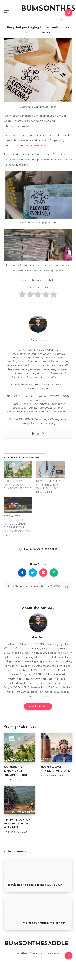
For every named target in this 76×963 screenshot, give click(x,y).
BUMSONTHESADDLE (37, 944)
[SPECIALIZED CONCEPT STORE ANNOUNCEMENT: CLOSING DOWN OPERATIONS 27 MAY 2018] (18, 505)
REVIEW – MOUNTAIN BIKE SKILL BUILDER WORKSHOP (17, 824)
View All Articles (38, 706)
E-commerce (49, 549)
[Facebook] (32, 434)
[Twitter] (43, 434)
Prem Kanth (11, 135)
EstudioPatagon (50, 953)
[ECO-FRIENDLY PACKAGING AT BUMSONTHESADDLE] (18, 469)
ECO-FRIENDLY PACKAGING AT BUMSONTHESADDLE (18, 484)
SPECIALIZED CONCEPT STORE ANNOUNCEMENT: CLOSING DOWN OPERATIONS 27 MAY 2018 (18, 526)
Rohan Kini (36, 637)
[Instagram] (38, 434)
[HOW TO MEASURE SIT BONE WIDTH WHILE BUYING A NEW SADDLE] (50, 469)
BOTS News (32, 549)
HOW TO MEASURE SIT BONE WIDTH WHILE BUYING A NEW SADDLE (49, 486)
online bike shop (35, 145)
